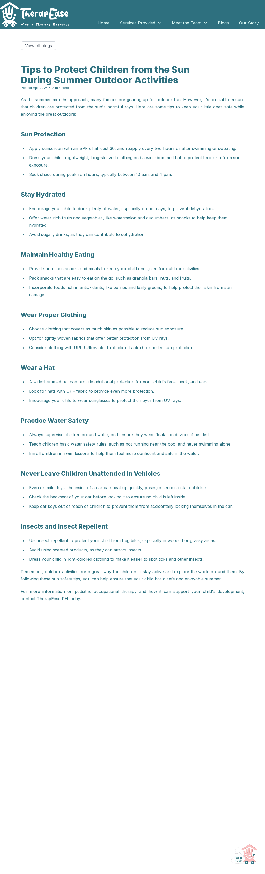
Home (103, 22)
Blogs (223, 22)
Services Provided (137, 22)
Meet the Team (186, 22)
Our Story (249, 22)
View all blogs (38, 45)
